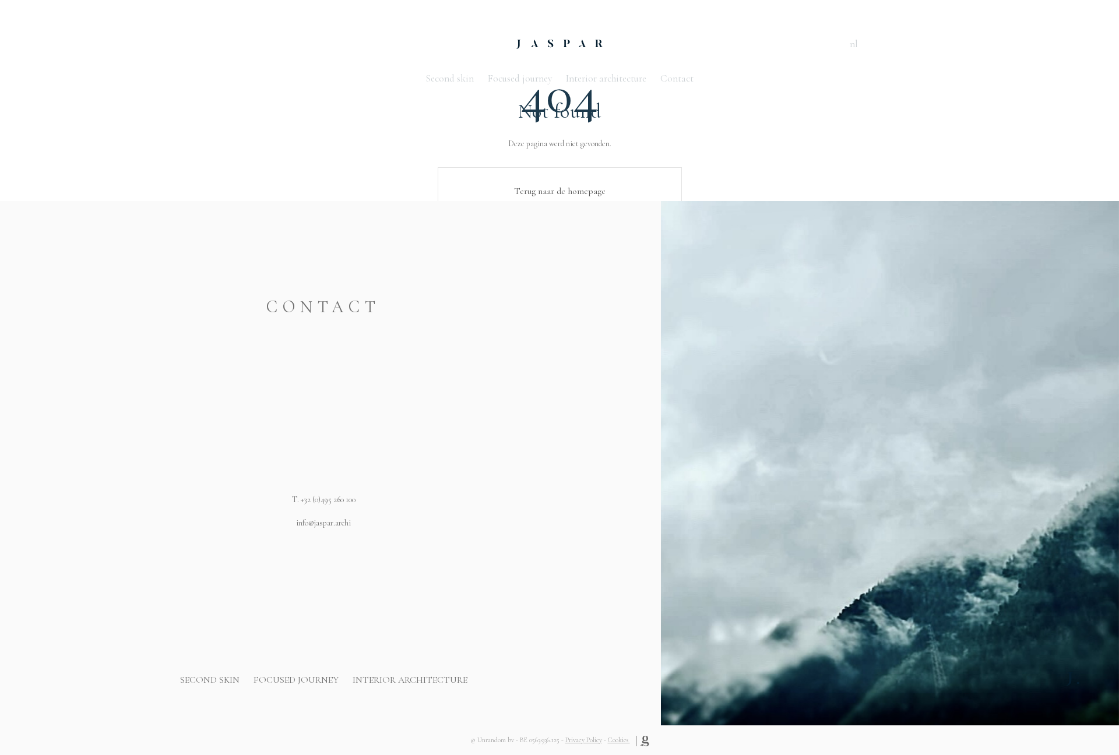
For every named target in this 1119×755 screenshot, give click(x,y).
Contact (677, 78)
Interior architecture (606, 78)
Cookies (619, 740)
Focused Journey (296, 680)
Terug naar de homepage (560, 191)
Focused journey (520, 78)
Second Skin (210, 680)
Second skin (449, 78)
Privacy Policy (583, 740)
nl (854, 44)
